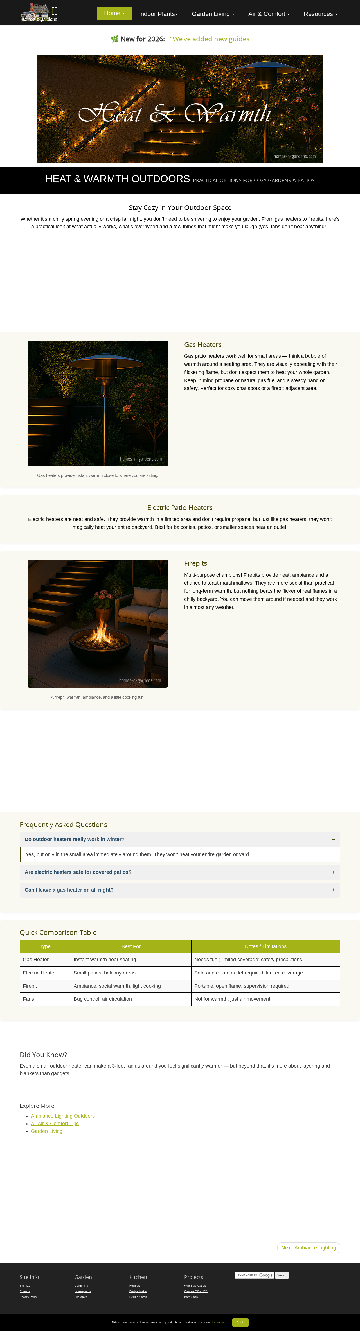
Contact (25, 1291)
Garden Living (211, 14)
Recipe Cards (138, 1296)
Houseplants (83, 1291)
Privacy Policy (28, 1296)
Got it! (240, 1322)
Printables (81, 1296)
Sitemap (25, 1285)
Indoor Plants (157, 14)
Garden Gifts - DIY (196, 1291)
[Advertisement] (180, 281)
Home (113, 13)
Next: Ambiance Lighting (309, 1248)
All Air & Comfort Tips (55, 1123)
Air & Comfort (267, 14)
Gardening (81, 1285)
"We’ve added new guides (209, 38)
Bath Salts (191, 1296)
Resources (319, 14)
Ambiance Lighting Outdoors (63, 1116)
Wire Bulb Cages (195, 1285)
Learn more (219, 1322)
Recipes (134, 1285)
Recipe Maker (138, 1291)
